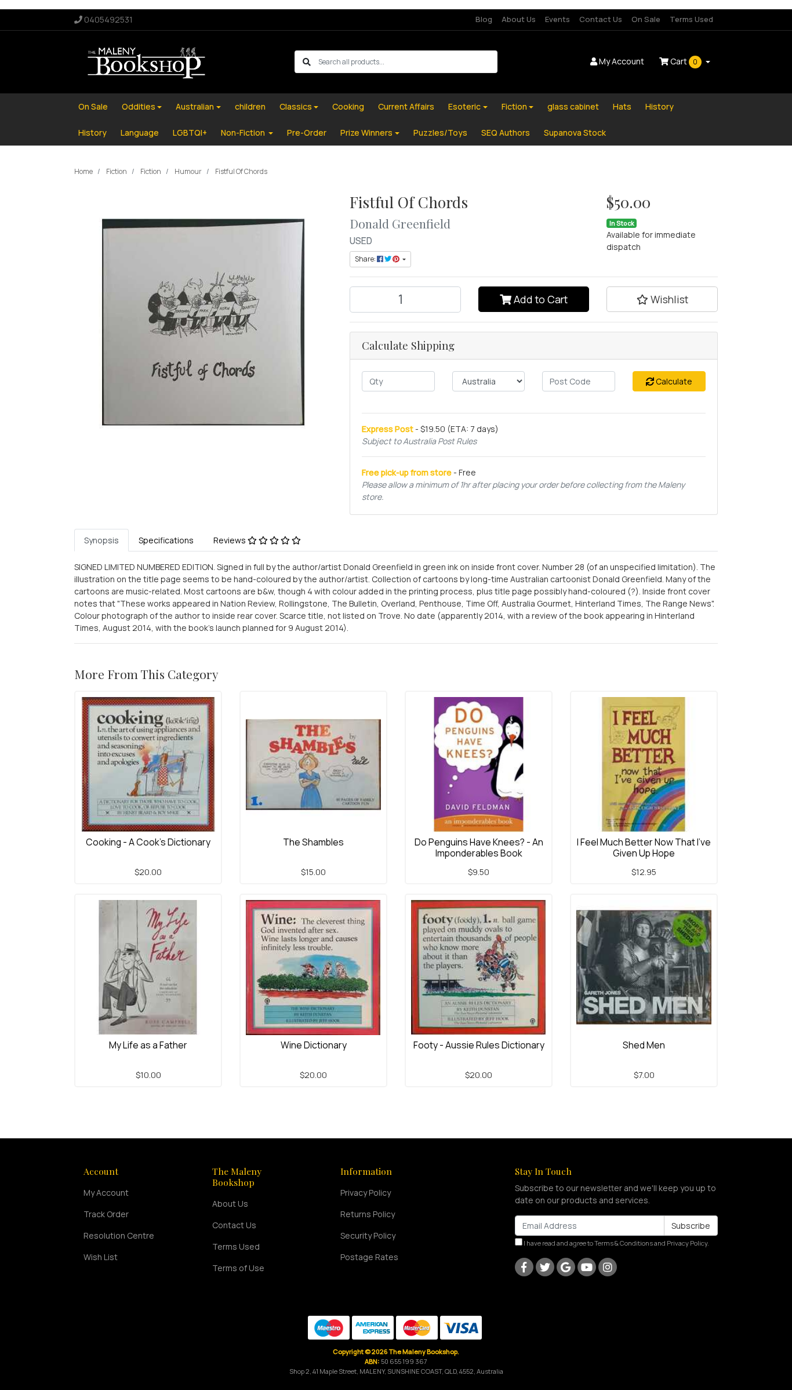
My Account (106, 1192)
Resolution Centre (118, 1235)
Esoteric (464, 106)
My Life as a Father (148, 1045)
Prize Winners (366, 132)
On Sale (645, 19)
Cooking (348, 106)
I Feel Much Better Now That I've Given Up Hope (644, 847)
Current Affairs (406, 106)
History (659, 106)
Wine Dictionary (314, 1045)
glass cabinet (573, 106)
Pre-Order (306, 132)
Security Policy (367, 1235)
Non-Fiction (244, 132)
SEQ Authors (505, 132)
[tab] (101, 540)
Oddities (138, 106)
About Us (519, 19)
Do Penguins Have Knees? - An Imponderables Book (479, 847)
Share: (366, 259)
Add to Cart (539, 299)
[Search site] (306, 62)
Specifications (166, 540)
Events (557, 19)
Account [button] (621, 61)
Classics (295, 106)
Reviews (230, 540)
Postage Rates (369, 1256)
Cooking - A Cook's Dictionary (148, 842)
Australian (195, 106)
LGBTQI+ (190, 132)
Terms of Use (238, 1267)
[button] (662, 299)
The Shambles (313, 842)
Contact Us (600, 19)
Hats (622, 106)
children (250, 106)
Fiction (514, 106)
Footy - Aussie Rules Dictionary (478, 1045)
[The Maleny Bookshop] (148, 61)
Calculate (673, 381)
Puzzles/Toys (440, 132)
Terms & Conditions (623, 1243)
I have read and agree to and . (615, 1243)
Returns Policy (367, 1214)
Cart (683, 61)
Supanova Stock (575, 132)
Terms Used (691, 19)
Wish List (100, 1256)
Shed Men (644, 1045)
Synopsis (101, 540)
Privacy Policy (365, 1192)
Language (140, 132)
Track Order (106, 1214)
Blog (483, 19)
